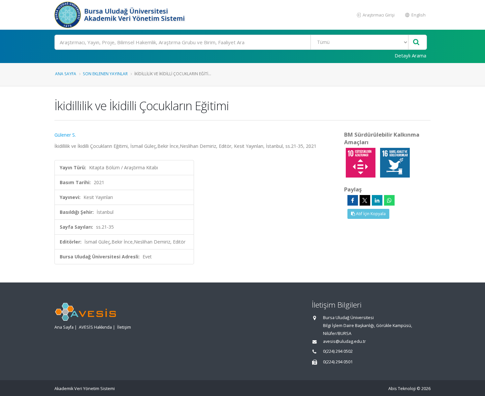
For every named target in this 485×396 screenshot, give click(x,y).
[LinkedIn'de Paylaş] (377, 200)
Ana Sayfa (65, 73)
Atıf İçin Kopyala (370, 213)
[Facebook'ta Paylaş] (352, 200)
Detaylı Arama (410, 55)
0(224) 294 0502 (338, 351)
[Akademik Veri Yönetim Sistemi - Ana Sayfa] (68, 15)
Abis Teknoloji (402, 388)
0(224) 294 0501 (338, 362)
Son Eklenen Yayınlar (105, 73)
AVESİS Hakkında (95, 327)
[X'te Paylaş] (365, 200)
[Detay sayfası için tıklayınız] (361, 162)
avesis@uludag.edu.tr (344, 341)
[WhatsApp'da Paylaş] (389, 200)
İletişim (124, 327)
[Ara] (416, 42)
